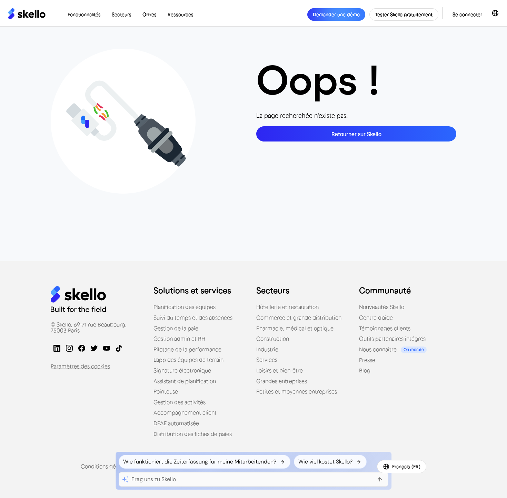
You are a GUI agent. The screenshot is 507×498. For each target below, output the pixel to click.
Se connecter (467, 14)
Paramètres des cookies (80, 366)
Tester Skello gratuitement (404, 14)
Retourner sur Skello (356, 134)
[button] (84, 14)
